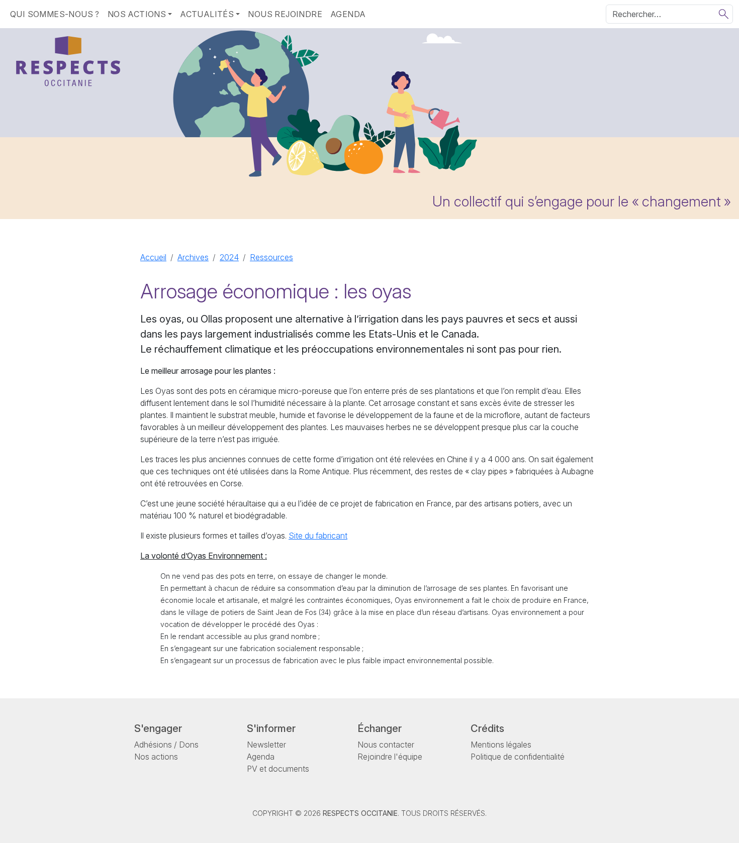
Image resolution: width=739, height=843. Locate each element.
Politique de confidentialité (518, 757)
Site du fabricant (318, 536)
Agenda (347, 14)
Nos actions (156, 757)
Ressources (271, 257)
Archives (193, 257)
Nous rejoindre (285, 14)
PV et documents (278, 769)
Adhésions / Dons (166, 745)
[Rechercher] (723, 14)
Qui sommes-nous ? (55, 14)
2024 (229, 257)
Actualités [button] (207, 14)
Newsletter (266, 745)
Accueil (153, 257)
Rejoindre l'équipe (389, 757)
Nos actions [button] (137, 14)
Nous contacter (385, 745)
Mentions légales (501, 745)
